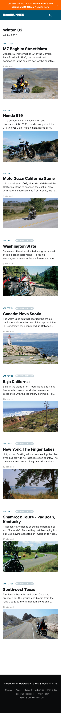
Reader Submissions (24, 694)
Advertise (39, 690)
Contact (8, 690)
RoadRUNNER (13, 14)
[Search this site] (50, 15)
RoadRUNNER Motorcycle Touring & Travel (26, 683)
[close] (57, 5)
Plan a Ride (52, 690)
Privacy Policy (43, 694)
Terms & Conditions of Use (32, 697)
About (18, 690)
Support (28, 690)
